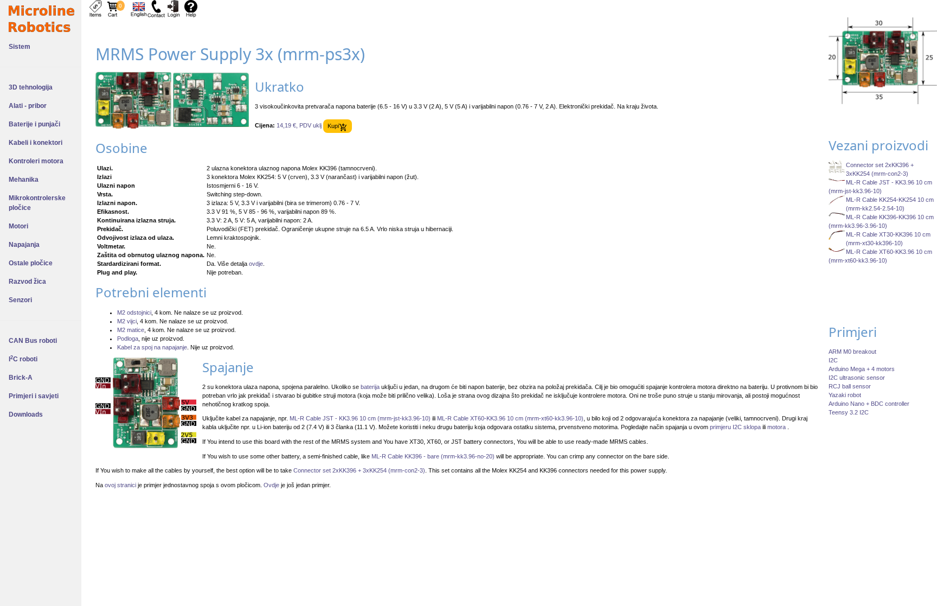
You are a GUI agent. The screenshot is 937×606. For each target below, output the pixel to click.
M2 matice (130, 330)
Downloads (26, 414)
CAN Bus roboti (33, 341)
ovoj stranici (120, 485)
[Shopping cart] (112, 8)
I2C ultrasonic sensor (857, 377)
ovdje (256, 263)
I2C (833, 360)
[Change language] (138, 8)
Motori (18, 226)
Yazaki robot (845, 395)
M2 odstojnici (134, 312)
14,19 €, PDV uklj (299, 126)
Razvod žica (27, 281)
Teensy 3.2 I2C (849, 412)
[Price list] (95, 8)
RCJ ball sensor (850, 386)
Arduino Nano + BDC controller (869, 403)
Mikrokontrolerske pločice (37, 203)
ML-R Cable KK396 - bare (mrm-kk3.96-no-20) (433, 456)
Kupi (333, 126)
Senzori (20, 300)
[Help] (191, 8)
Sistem (19, 46)
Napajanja (24, 244)
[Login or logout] (173, 8)
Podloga (127, 338)
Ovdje (271, 485)
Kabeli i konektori (35, 142)
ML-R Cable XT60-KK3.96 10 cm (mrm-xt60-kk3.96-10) (510, 418)
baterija (370, 387)
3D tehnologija (31, 87)
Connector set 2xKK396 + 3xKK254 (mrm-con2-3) (359, 470)
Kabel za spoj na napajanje (152, 347)
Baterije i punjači (34, 124)
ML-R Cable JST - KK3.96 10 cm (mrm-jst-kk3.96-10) (360, 418)
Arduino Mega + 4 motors (862, 369)
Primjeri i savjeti (34, 396)
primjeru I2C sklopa (735, 427)
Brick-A (21, 377)
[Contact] (156, 8)
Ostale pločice (31, 263)
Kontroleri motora (36, 161)
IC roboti (23, 359)
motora (777, 427)
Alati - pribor (28, 106)
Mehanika (23, 179)
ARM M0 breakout (852, 351)
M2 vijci (127, 321)
